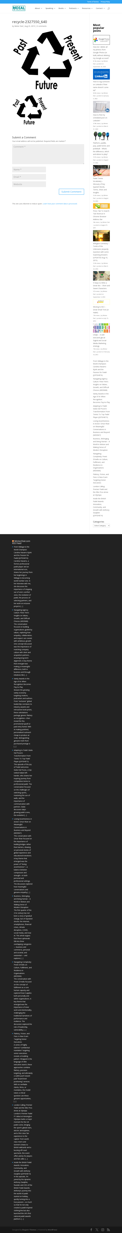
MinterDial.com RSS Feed (21, 542)
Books (61, 8)
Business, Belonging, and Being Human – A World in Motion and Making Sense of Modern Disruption (101, 444)
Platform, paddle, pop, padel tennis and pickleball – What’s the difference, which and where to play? (101, 148)
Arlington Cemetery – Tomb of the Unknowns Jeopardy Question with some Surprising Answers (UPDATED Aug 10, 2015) (101, 252)
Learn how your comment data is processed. (60, 204)
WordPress (52, 1230)
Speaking (49, 8)
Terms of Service (93, 2)
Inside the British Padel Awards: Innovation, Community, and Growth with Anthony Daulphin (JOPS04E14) (101, 507)
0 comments (42, 26)
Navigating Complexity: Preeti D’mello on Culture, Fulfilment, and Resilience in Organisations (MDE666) (100, 462)
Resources (86, 8)
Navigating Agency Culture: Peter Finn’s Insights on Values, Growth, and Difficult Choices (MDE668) (101, 384)
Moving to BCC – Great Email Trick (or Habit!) (101, 310)
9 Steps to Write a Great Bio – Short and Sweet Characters (101, 286)
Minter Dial (18, 26)
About (37, 8)
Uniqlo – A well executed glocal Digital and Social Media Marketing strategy (99, 340)
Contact (99, 8)
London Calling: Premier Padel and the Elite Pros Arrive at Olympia (23, 1108)
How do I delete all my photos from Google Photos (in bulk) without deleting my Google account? (101, 52)
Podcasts (73, 8)
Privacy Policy (105, 2)
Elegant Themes (29, 1230)
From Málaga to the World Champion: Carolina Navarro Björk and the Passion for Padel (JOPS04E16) (23, 552)
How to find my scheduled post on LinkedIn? (100, 118)
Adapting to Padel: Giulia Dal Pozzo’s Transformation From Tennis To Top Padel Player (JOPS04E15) (101, 411)
